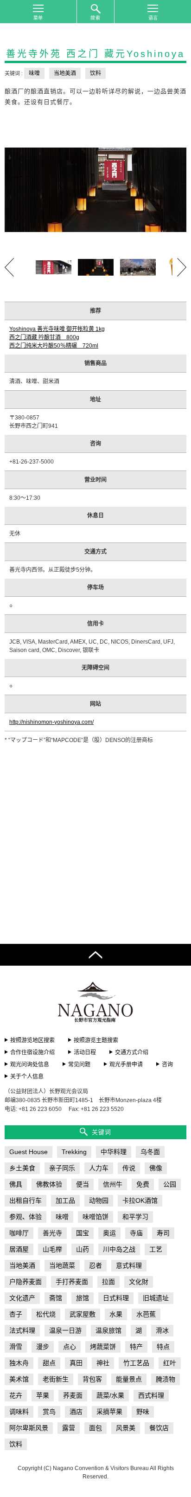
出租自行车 (25, 1200)
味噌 (34, 73)
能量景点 (129, 1379)
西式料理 (151, 1395)
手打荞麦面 (72, 1281)
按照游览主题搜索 (96, 1040)
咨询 (167, 1064)
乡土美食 (22, 1168)
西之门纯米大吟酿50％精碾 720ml (53, 345)
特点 (163, 1346)
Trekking (74, 1151)
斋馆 (55, 1298)
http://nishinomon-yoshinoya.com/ (51, 722)
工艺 (155, 1249)
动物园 (98, 1200)
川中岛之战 (119, 1249)
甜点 (49, 1363)
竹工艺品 (136, 1363)
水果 (115, 1314)
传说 (128, 1168)
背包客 (92, 1379)
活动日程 (85, 1052)
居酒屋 (19, 1249)
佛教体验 (49, 1184)
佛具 (15, 1184)
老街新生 (56, 1379)
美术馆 (19, 1379)
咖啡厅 (19, 1233)
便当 (82, 1184)
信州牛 (112, 1184)
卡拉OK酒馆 (140, 1200)
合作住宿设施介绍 (32, 1052)
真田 (76, 1363)
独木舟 (19, 1363)
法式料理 (22, 1330)
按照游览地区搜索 (32, 1040)
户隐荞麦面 (25, 1281)
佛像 (155, 1168)
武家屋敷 (83, 1314)
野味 (142, 1411)
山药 (82, 1249)
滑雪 (15, 1346)
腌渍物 (165, 1379)
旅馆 (82, 1298)
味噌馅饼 (95, 1216)
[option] (95, 190)
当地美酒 (65, 73)
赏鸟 (49, 1411)
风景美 (125, 1428)
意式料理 (129, 1265)
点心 (69, 1346)
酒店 (76, 1411)
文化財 (138, 1281)
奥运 (109, 1233)
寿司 (163, 1233)
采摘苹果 (109, 1411)
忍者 (95, 1265)
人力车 (98, 1168)
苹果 (42, 1395)
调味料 (19, 1411)
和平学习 (135, 1216)
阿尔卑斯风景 (28, 1428)
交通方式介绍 (131, 1052)
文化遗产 (22, 1298)
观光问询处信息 (29, 1064)
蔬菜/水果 (110, 1395)
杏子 (15, 1314)
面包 (95, 1428)
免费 (142, 1184)
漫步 (42, 1346)
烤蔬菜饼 (103, 1346)
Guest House (28, 1151)
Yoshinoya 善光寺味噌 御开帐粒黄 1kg (57, 329)
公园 (169, 1184)
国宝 (82, 1233)
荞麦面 (73, 1395)
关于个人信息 (27, 1076)
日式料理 (116, 1298)
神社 (102, 1363)
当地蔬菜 (62, 1265)
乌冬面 (150, 1151)
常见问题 (79, 1064)
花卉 (15, 1395)
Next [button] (181, 267)
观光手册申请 (126, 1064)
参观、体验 (25, 1216)
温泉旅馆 (108, 1330)
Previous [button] (9, 267)
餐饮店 (159, 1428)
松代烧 (46, 1314)
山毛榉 (52, 1249)
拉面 (108, 1281)
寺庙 (136, 1233)
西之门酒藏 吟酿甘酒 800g (44, 337)
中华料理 (114, 1151)
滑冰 (162, 1330)
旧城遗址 (156, 1298)
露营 (68, 1428)
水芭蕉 (146, 1314)
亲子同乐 (62, 1168)
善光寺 (52, 1233)
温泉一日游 (65, 1330)
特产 (136, 1346)
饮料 (95, 73)
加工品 (65, 1200)
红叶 (169, 1363)
